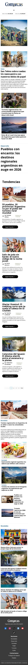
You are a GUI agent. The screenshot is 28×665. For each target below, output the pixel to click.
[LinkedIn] (18, 628)
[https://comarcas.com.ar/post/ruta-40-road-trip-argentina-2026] (14, 125)
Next (22, 388)
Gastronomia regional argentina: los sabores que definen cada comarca (13, 462)
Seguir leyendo (9, 227)
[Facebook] (5, 628)
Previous (7, 388)
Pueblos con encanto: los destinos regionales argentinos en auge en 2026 (12, 159)
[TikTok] (14, 632)
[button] (13, 10)
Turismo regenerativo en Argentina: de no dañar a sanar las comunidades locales (14, 424)
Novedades (14, 639)
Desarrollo (14, 641)
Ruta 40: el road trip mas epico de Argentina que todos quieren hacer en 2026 (13, 137)
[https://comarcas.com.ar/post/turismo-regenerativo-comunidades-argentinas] (14, 100)
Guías (14, 650)
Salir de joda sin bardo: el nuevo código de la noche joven (12, 257)
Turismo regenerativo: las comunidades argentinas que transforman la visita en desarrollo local (12, 112)
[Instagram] (10, 628)
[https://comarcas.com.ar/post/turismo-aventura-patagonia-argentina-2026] (14, 475)
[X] (14, 628)
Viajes (14, 646)
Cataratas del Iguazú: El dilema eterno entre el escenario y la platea (13, 357)
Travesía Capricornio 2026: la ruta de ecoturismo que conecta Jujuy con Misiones (20, 513)
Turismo (14, 648)
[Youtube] (22, 628)
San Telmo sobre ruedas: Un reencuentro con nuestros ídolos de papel (13, 74)
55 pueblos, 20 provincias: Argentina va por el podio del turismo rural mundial (13, 208)
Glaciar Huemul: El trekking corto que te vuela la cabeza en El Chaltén (13, 307)
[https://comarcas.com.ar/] (14, 4)
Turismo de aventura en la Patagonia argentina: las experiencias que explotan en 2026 (14, 488)
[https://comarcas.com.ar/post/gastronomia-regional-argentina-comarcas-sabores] (14, 450)
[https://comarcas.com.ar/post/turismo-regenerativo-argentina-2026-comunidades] (14, 409)
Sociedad (14, 643)
